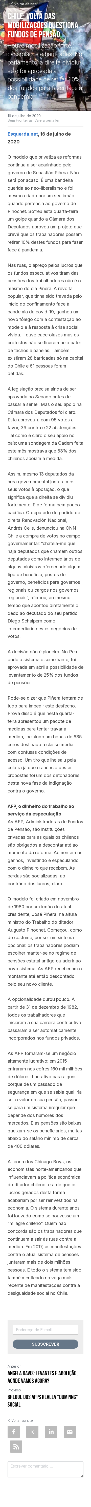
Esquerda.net (23, 134)
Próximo (14, 1390)
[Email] (70, 1432)
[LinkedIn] (51, 1432)
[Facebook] (14, 1432)
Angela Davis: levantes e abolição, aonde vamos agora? (43, 1377)
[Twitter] (32, 1432)
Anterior (14, 1366)
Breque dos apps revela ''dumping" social (43, 1401)
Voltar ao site (25, 4)
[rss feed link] (16, 1446)
